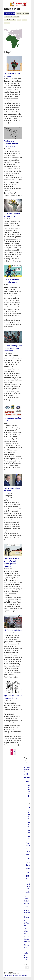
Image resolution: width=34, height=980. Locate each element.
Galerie (24, 20)
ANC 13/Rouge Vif (27, 923)
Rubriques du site (10, 13)
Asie (27, 855)
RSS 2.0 (6, 977)
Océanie (29, 892)
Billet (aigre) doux (26, 931)
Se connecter (17, 975)
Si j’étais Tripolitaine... (13, 630)
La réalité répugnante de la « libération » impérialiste (13, 348)
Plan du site (8, 975)
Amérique (29, 868)
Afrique (28, 781)
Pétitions (7, 23)
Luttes (26, 907)
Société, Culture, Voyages (27, 939)
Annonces (26, 13)
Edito (19, 20)
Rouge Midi (12, 8)
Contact (24, 975)
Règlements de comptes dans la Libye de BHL (11, 143)
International (28, 777)
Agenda (19, 13)
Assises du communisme (12, 16)
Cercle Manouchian (10, 20)
